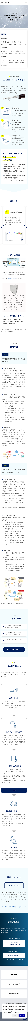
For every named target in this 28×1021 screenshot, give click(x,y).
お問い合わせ (14, 955)
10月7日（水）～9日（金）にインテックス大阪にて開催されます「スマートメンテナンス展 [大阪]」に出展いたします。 (13, 43)
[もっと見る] (22, 239)
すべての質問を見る (12, 649)
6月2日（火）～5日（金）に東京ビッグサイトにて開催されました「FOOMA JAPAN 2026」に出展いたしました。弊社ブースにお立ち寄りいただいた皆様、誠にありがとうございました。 (13, 61)
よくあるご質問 (12, 278)
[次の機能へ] (25, 226)
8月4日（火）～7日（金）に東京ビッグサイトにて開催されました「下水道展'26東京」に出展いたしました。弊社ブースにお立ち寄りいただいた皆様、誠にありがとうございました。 (13, 52)
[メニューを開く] (26, 2)
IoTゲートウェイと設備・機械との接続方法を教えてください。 (14, 626)
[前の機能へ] (2, 226)
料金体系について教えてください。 (13, 641)
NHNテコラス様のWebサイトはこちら (13, 907)
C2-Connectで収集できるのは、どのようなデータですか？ (14, 633)
